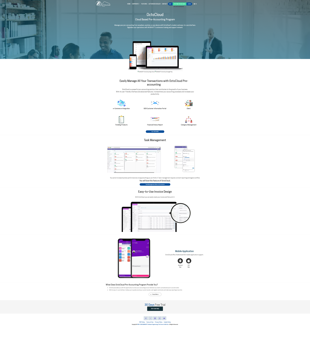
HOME (129, 4)
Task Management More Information (155, 184)
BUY (170, 4)
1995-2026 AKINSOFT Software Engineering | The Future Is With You (153, 324)
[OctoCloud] (105, 4)
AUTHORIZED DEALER (155, 4)
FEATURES (144, 4)
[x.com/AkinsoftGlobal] (150, 318)
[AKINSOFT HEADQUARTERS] (98, 4)
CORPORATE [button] (135, 4)
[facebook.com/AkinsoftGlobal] (146, 318)
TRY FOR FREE (155, 308)
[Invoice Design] (155, 217)
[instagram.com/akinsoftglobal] (159, 318)
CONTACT (164, 4)
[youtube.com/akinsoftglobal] (164, 318)
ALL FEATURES (155, 131)
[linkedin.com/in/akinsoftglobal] (155, 318)
